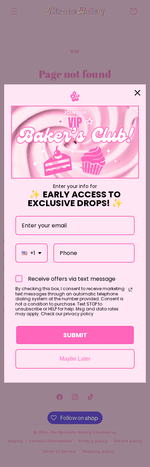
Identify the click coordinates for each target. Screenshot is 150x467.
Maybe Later (75, 359)
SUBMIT (75, 335)
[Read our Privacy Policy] (130, 289)
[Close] (137, 92)
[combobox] (31, 253)
